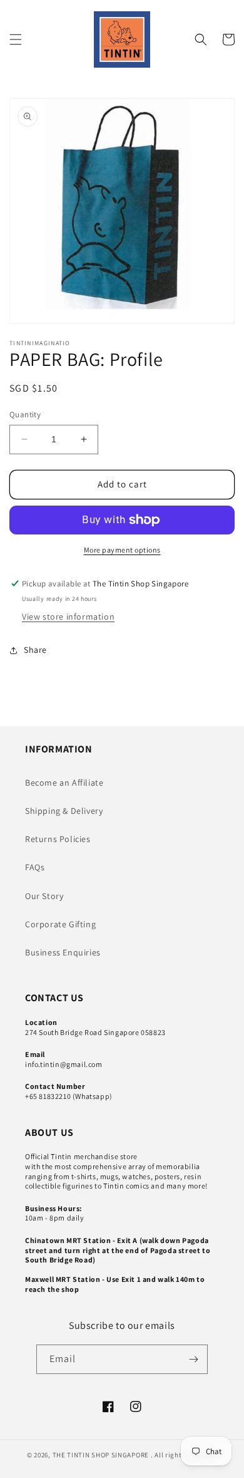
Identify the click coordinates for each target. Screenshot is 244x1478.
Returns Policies (58, 839)
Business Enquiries (63, 952)
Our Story (44, 896)
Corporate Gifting (60, 924)
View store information (68, 616)
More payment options (122, 549)
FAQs (34, 867)
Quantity (25, 414)
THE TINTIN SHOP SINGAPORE (101, 1454)
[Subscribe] (193, 1359)
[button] (15, 39)
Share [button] (35, 649)
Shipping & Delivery (64, 810)
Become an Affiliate (64, 782)
